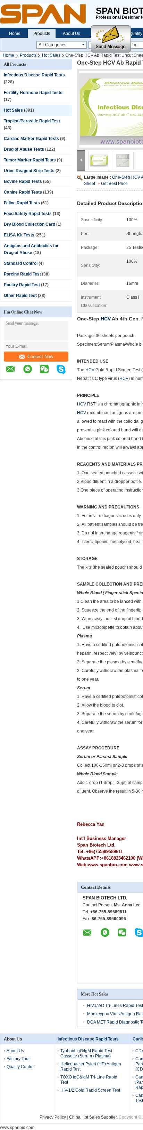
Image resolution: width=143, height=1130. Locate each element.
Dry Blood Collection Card (29, 224)
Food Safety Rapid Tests (28, 213)
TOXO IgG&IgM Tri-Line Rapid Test (88, 1080)
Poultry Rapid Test (22, 284)
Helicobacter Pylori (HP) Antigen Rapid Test (90, 1067)
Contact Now (40, 356)
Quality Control (21, 1066)
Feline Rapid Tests (22, 202)
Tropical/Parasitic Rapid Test (32, 121)
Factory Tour (18, 1058)
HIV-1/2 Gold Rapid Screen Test (90, 1090)
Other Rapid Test (20, 295)
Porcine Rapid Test (22, 274)
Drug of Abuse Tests (24, 149)
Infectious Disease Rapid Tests (34, 75)
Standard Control (20, 263)
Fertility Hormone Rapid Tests (33, 92)
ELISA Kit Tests (19, 235)
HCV (106, 318)
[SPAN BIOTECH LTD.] (48, 14)
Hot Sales (51, 55)
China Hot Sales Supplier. (94, 1117)
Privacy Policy (53, 1117)
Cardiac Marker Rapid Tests (31, 138)
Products (41, 33)
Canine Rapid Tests (23, 192)
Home (14, 33)
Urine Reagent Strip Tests (29, 170)
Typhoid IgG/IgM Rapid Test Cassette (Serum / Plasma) (86, 1053)
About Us (71, 33)
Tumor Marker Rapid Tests (30, 160)
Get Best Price (114, 183)
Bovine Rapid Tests (23, 181)
